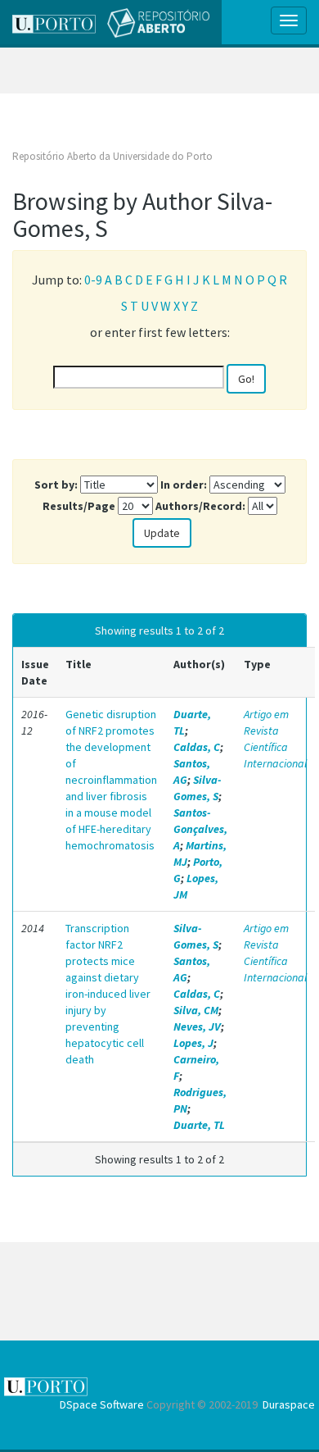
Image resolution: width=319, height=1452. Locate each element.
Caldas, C (196, 747)
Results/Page (79, 505)
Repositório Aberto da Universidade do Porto (112, 156)
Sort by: (56, 484)
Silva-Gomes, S (197, 787)
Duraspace (289, 1404)
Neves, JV (197, 1026)
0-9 (93, 279)
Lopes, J (193, 1043)
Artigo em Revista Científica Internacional (275, 739)
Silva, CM (195, 1010)
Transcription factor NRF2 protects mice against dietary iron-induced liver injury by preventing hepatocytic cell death (108, 994)
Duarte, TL (199, 1124)
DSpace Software (102, 1404)
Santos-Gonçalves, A (200, 829)
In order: (183, 484)
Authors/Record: (200, 505)
